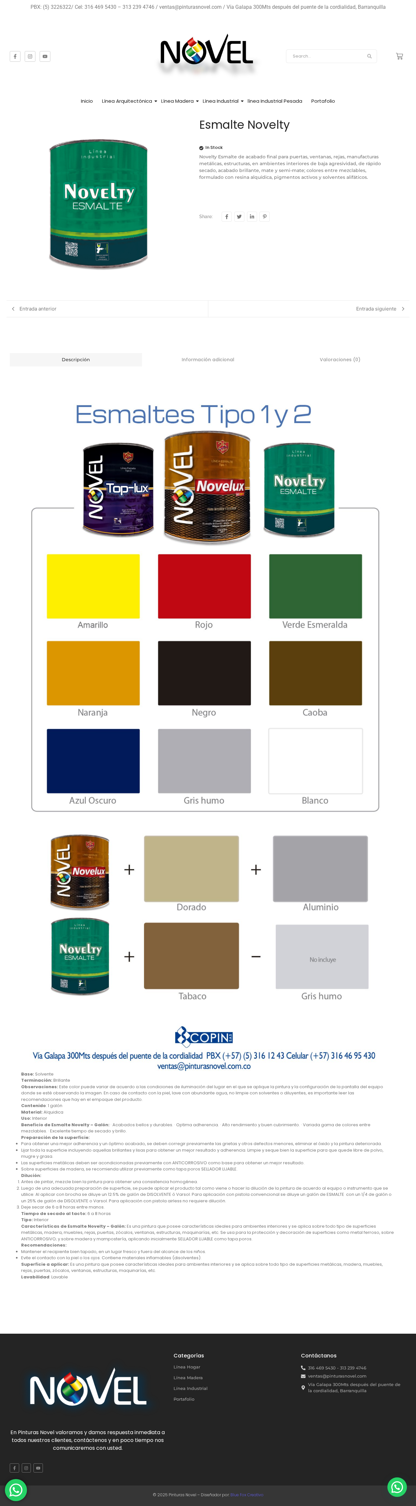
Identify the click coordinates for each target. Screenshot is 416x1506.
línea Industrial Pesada (275, 101)
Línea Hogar (187, 1366)
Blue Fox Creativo (247, 1495)
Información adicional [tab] (208, 359)
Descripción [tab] (76, 360)
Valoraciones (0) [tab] (340, 359)
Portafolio (323, 101)
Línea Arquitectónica (127, 101)
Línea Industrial (221, 101)
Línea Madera (177, 101)
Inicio (87, 101)
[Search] (369, 56)
